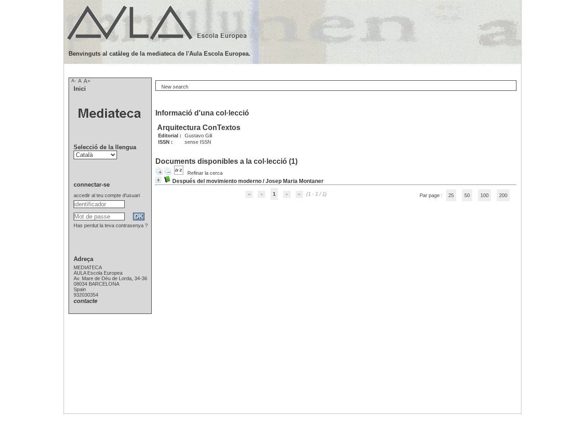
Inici (80, 88)
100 (484, 195)
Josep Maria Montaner (295, 181)
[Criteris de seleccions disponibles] (179, 173)
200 (503, 195)
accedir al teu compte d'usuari (107, 195)
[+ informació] (158, 180)
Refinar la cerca (205, 173)
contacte (85, 301)
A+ (87, 81)
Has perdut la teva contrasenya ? (111, 225)
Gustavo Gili (198, 135)
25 (451, 195)
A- (73, 80)
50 (467, 195)
